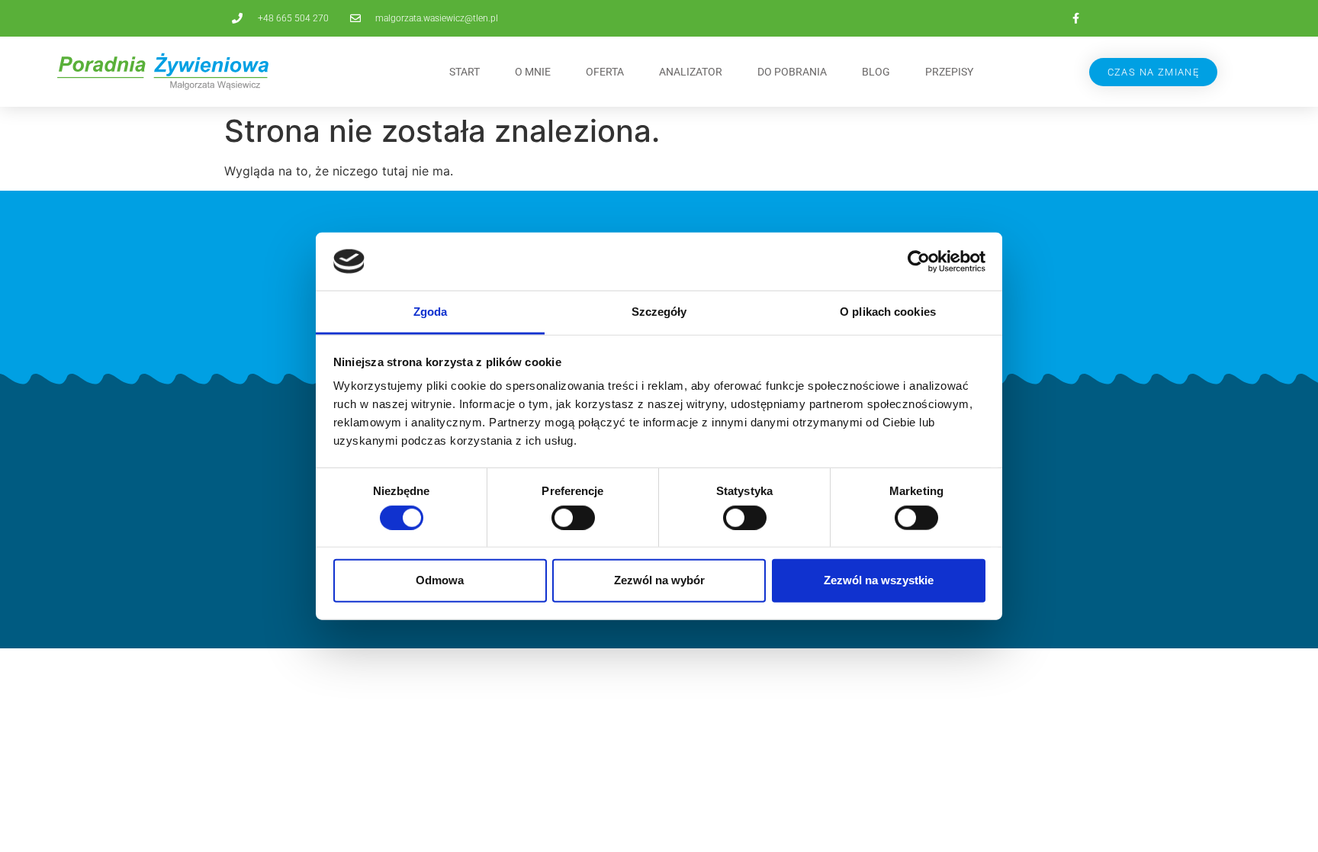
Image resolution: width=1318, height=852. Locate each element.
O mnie (533, 72)
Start (464, 72)
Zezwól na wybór (659, 580)
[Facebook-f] (1075, 18)
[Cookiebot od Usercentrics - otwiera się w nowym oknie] (918, 261)
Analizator (690, 72)
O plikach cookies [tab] (888, 311)
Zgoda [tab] (430, 311)
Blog (876, 72)
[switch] (573, 517)
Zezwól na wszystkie (879, 580)
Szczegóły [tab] (659, 311)
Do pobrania (792, 72)
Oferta (605, 72)
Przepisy (949, 72)
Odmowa (440, 580)
